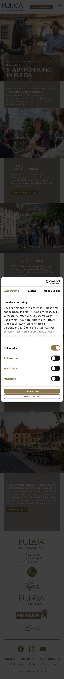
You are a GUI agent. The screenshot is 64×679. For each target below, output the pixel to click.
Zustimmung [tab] (11, 290)
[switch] (55, 358)
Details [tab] (31, 290)
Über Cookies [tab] (52, 290)
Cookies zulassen (32, 391)
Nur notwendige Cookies (32, 396)
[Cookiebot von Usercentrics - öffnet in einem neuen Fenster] (46, 282)
